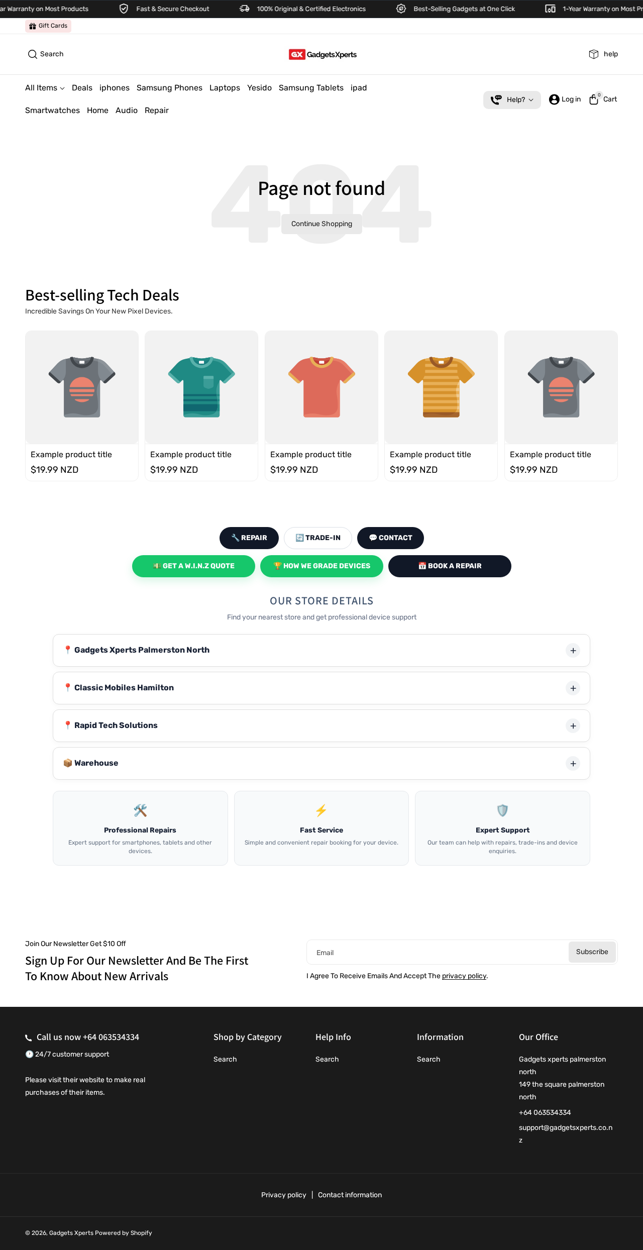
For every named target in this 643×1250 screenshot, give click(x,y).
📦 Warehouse (91, 763)
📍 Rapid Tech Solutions (110, 725)
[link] (48, 26)
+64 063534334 (111, 1037)
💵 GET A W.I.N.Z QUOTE (194, 566)
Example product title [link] (71, 454)
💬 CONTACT (390, 538)
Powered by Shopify (123, 1232)
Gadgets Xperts (71, 1232)
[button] (44, 54)
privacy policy (464, 976)
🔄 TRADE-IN (318, 538)
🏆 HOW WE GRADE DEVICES (321, 566)
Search (225, 1059)
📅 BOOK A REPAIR (450, 566)
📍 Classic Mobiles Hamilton (118, 687)
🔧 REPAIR (249, 538)
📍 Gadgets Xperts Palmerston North (136, 650)
